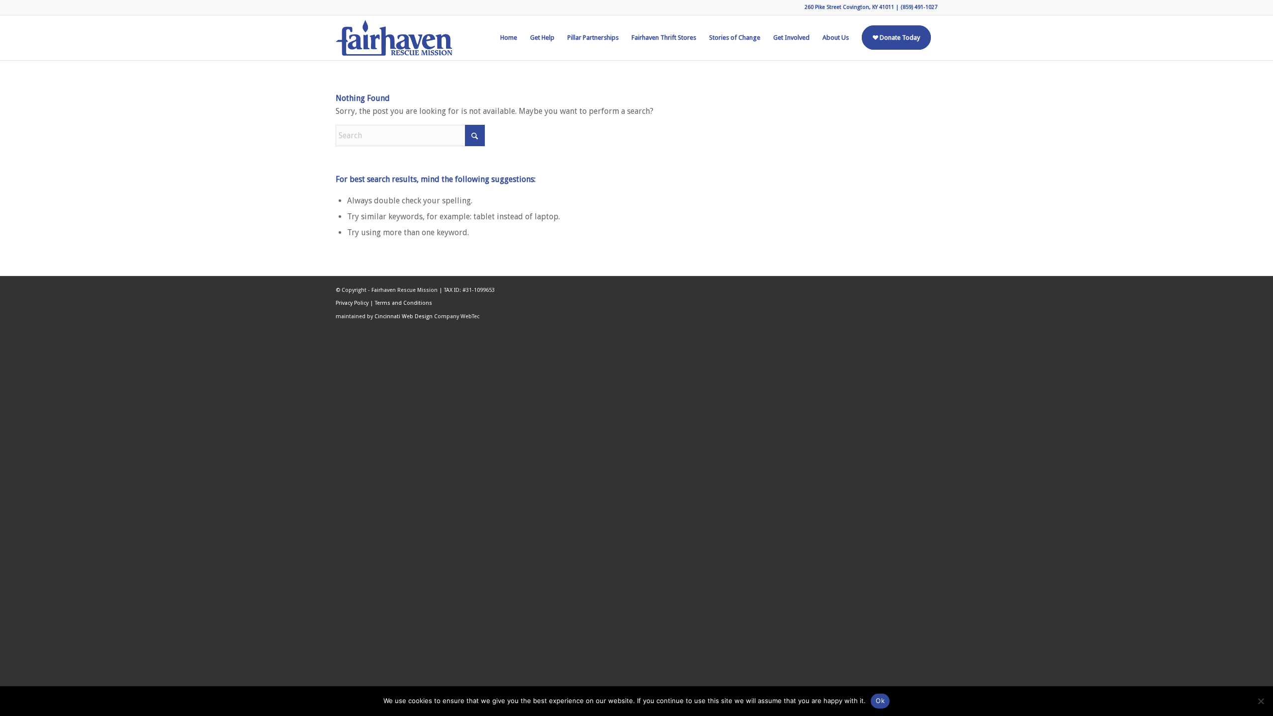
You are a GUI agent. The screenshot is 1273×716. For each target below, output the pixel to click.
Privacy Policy (352, 303)
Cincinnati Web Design (403, 316)
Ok (880, 701)
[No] (1261, 701)
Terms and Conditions (403, 303)
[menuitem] (509, 37)
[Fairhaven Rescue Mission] (394, 37)
